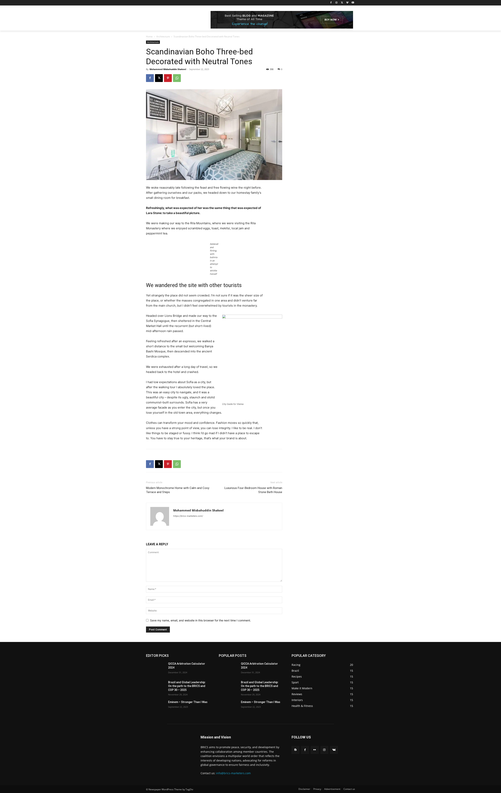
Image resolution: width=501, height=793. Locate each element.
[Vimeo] (347, 3)
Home (149, 36)
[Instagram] (336, 3)
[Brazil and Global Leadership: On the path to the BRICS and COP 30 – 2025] (155, 687)
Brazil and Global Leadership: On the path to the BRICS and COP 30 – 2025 (187, 686)
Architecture (163, 36)
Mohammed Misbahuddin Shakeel (168, 69)
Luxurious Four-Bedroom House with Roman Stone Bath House (253, 490)
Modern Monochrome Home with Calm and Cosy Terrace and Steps (177, 490)
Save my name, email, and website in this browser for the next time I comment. (200, 620)
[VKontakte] (334, 750)
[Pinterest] (168, 78)
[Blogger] (295, 750)
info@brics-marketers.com (233, 773)
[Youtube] (353, 3)
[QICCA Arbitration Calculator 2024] (155, 668)
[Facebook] (331, 3)
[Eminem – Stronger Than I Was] (155, 707)
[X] (342, 3)
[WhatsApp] (177, 78)
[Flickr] (314, 750)
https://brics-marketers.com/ (188, 516)
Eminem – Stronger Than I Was (187, 702)
